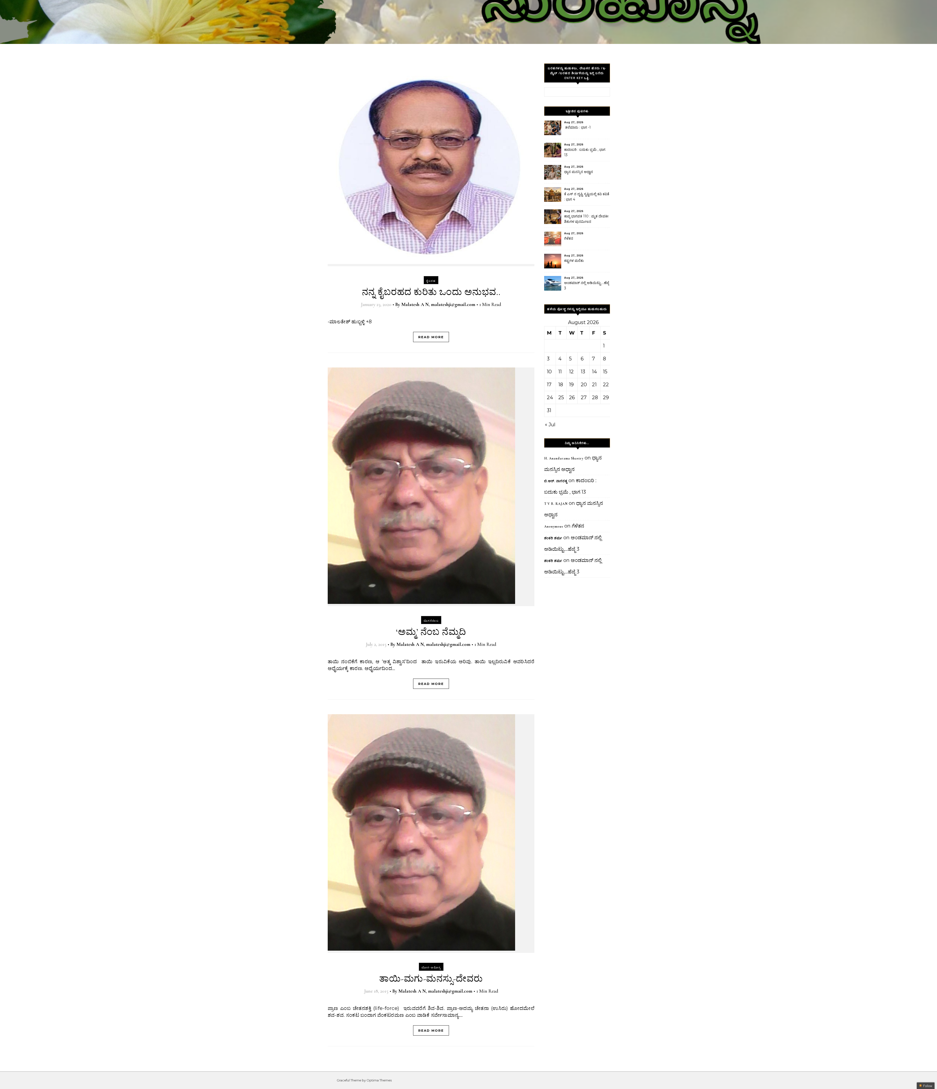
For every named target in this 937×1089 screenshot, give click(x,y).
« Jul (550, 424)
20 (584, 384)
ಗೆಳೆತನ (568, 238)
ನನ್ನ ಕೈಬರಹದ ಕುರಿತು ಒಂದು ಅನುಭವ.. (431, 292)
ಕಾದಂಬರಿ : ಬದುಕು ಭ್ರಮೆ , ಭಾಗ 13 (584, 152)
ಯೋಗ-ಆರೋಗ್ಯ (431, 967)
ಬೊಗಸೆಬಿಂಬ (431, 620)
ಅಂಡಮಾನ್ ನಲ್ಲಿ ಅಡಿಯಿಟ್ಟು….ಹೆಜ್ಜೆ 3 (586, 285)
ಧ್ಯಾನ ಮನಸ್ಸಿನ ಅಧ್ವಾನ (578, 172)
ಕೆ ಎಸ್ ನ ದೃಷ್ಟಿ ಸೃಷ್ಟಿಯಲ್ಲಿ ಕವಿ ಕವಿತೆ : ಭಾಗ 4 (586, 197)
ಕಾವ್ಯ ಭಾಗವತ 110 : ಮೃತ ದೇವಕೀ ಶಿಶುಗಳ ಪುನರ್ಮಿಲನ (586, 219)
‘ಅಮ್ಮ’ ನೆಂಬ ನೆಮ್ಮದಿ (431, 632)
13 (583, 372)
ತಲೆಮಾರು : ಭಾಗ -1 (577, 127)
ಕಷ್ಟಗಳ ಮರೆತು (574, 260)
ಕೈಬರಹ (431, 281)
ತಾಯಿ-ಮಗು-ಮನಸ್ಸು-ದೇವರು (431, 978)
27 (584, 397)
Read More (431, 337)
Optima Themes (379, 1080)
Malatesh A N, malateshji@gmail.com (438, 304)
